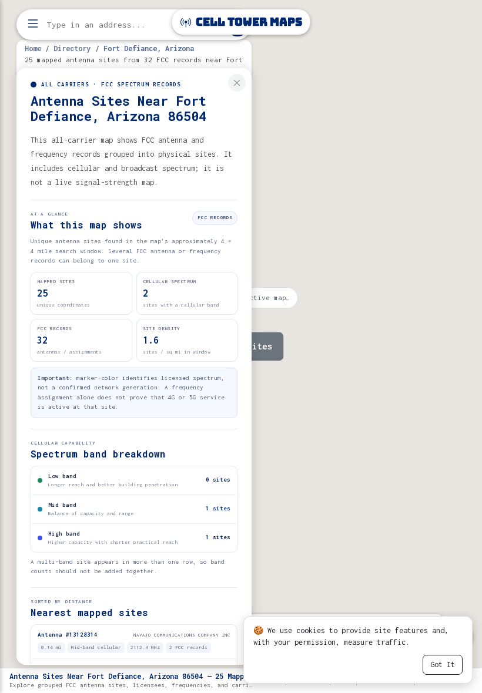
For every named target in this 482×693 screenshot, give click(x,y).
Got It (442, 664)
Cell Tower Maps (247, 22)
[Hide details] (237, 83)
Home (33, 48)
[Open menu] (33, 25)
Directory (72, 48)
